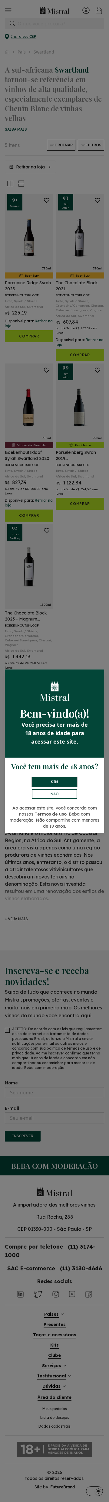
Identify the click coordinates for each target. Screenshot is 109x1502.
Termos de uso (51, 814)
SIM (54, 782)
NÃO (55, 794)
